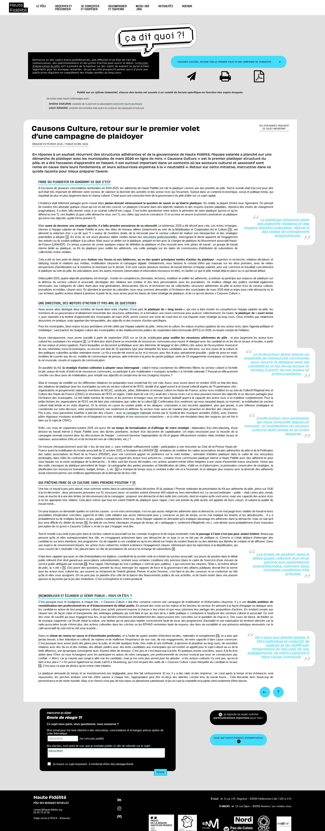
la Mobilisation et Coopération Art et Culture (199, 229)
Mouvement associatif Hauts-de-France (121, 104)
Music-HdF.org (142, 7)
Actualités (165, 6)
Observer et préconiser (63, 7)
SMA (215, 412)
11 (64, 567)
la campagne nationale (137, 412)
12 (217, 635)
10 (85, 563)
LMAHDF (58, 244)
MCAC (108, 390)
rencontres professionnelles (160, 236)
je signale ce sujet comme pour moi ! (238, 718)
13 (40, 665)
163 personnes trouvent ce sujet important (274, 127)
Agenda (187, 6)
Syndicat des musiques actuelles (126, 108)
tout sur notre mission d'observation (238, 739)
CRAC (80, 394)
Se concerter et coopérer (90, 7)
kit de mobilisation (150, 337)
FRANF (104, 454)
